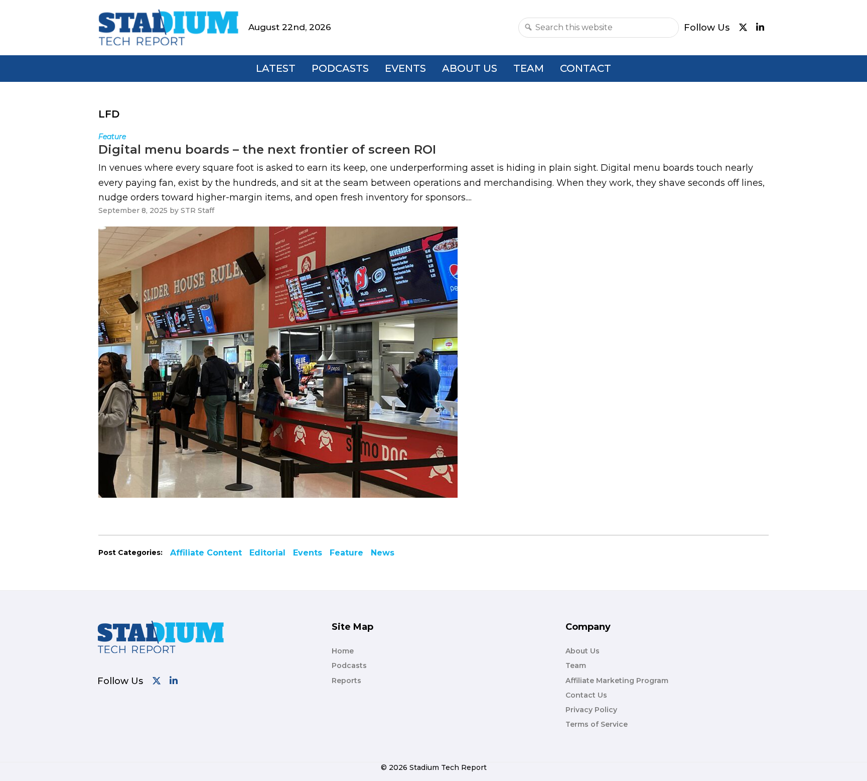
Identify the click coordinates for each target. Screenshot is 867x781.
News (382, 552)
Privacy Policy (591, 709)
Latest (276, 68)
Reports (346, 680)
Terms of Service (596, 724)
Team (528, 68)
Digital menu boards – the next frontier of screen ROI (267, 149)
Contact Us (586, 695)
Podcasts (340, 68)
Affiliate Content (206, 552)
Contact (585, 68)
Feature (346, 552)
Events (405, 68)
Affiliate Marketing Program (616, 680)
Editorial (267, 552)
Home (343, 650)
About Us (469, 68)
